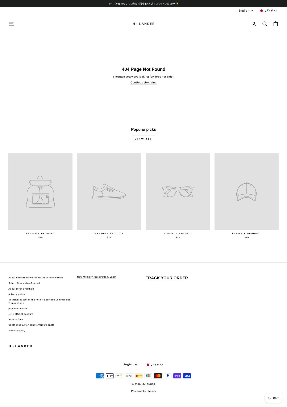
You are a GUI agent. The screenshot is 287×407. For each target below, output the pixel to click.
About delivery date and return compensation (35, 277)
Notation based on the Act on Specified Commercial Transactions (39, 301)
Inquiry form (16, 319)
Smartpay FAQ (16, 330)
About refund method (21, 288)
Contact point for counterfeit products (31, 325)
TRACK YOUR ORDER (167, 278)
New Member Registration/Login (96, 276)
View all (143, 139)
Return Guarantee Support (24, 283)
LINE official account (20, 314)
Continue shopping (143, 82)
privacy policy (16, 294)
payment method (18, 308)
